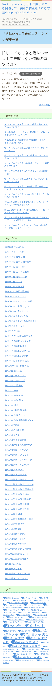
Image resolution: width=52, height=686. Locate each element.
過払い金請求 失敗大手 (16, 474)
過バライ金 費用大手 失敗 (17, 291)
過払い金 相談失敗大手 (16, 410)
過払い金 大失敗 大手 (15, 380)
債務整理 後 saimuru (14, 247)
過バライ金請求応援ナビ (16, 356)
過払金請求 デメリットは (17, 573)
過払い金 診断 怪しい (15, 415)
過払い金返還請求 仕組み (17, 559)
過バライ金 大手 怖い (16, 267)
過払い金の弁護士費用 (15, 430)
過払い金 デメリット (15, 375)
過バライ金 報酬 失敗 (15, 257)
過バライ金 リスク (14, 252)
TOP (22, 22)
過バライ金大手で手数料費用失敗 (21, 321)
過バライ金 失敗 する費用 (17, 272)
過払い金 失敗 (11, 390)
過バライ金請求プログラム (17, 351)
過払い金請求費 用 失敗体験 (18, 549)
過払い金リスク (12, 435)
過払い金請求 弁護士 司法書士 (19, 489)
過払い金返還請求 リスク (17, 554)
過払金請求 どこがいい (16, 578)
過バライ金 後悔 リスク (16, 277)
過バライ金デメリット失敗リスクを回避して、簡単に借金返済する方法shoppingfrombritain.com (26, 8)
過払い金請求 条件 (13, 514)
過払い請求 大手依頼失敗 (17, 366)
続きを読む (44, 105)
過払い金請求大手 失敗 (16, 544)
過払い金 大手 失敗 (14, 385)
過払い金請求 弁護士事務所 (18, 499)
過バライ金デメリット (15, 296)
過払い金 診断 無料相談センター (20, 420)
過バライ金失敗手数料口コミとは (34, 610)
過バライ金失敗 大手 (14, 326)
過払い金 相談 (11, 405)
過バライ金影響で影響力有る (18, 336)
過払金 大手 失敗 (13, 564)
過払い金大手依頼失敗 (30, 73)
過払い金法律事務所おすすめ (18, 445)
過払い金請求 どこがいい (17, 465)
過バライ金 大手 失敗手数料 (18, 262)
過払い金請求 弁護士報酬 (17, 504)
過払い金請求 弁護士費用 (17, 509)
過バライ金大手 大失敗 (13, 605)
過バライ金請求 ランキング (18, 341)
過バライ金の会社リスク (16, 311)
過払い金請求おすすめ (15, 534)
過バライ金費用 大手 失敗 (17, 361)
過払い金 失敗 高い (14, 400)
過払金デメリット (13, 568)
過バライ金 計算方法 (14, 286)
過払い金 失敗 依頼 (14, 395)
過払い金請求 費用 (13, 529)
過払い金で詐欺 (12, 425)
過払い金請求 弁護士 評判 (17, 494)
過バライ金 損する (13, 281)
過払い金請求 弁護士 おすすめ (19, 479)
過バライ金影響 (12, 331)
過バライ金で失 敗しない (17, 306)
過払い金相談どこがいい (16, 450)
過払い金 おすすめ (13, 371)
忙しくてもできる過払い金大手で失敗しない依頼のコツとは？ (25, 58)
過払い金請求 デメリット (17, 455)
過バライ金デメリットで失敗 (18, 301)
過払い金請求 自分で (14, 524)
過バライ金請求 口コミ (16, 346)
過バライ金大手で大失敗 (16, 316)
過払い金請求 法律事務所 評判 (19, 519)
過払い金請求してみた (15, 539)
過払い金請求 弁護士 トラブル (19, 484)
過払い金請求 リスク (14, 470)
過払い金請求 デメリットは (18, 460)
